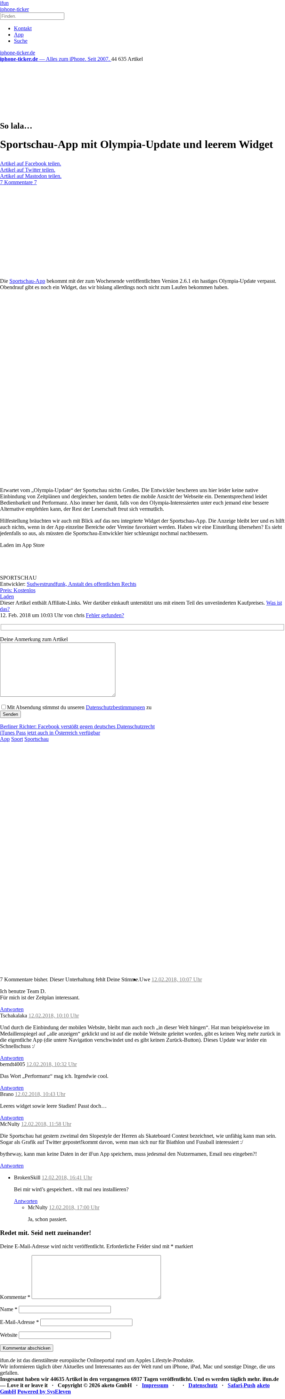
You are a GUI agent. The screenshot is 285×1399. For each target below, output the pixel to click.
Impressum (155, 1385)
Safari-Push (241, 1385)
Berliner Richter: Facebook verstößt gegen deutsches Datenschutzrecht (77, 726)
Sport (17, 739)
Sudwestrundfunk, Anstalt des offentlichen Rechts (81, 584)
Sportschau (36, 739)
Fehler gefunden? (105, 615)
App (19, 35)
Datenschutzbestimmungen (115, 707)
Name (8, 1309)
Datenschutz (203, 1385)
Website (8, 1335)
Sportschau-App (27, 281)
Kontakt (23, 28)
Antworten (12, 1009)
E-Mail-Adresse (19, 1322)
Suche (20, 41)
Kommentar (15, 1297)
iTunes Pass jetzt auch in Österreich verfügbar (50, 733)
